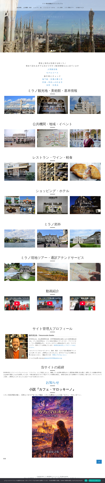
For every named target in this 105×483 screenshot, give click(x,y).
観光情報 (19, 7)
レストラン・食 (37, 7)
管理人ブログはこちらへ (59, 355)
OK (86, 480)
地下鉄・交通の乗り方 (52, 79)
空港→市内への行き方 (52, 82)
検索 (4, 458)
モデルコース (52, 73)
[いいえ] (103, 480)
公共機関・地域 (27, 7)
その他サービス (80, 7)
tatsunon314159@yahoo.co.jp (53, 358)
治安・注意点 (52, 85)
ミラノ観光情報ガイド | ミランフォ (52, 3)
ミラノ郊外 (60, 7)
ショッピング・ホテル (49, 7)
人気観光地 (52, 69)
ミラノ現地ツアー (69, 7)
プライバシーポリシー (94, 480)
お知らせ (52, 382)
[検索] (99, 462)
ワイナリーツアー (52, 31)
